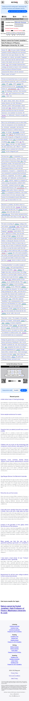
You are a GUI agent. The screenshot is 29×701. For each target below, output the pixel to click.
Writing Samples (14, 648)
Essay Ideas (14, 650)
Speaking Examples (14, 659)
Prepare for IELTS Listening (14, 631)
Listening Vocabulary (14, 629)
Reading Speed (14, 640)
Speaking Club (14, 662)
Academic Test (14, 636)
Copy (24, 390)
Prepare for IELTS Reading (14, 642)
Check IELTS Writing (18, 11)
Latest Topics (14, 660)
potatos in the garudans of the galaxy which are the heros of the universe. (14, 525)
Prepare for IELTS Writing (14, 652)
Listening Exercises (14, 626)
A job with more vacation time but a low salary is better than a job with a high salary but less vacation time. (14, 510)
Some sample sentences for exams (11, 414)
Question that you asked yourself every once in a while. (14, 430)
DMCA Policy (14, 678)
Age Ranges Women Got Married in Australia (14, 476)
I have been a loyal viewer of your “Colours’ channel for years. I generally (14, 558)
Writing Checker (14, 647)
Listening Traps (14, 628)
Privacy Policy (14, 673)
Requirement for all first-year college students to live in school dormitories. (14, 575)
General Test (14, 638)
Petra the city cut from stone (9, 493)
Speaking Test (14, 657)
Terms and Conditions (14, 676)
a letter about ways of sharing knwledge (12, 399)
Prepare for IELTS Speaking (15, 664)
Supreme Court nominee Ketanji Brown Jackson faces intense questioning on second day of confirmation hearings (14, 460)
